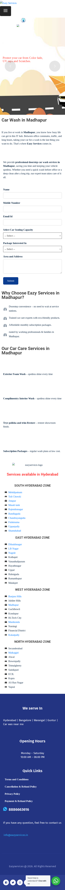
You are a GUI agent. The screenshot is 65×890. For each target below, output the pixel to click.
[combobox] (32, 236)
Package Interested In (15, 243)
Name (6, 189)
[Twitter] (13, 882)
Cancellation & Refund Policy (21, 786)
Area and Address (13, 256)
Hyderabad (9, 720)
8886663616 (19, 809)
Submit (10, 281)
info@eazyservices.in (16, 835)
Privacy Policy (12, 794)
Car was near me (13, 724)
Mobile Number (11, 203)
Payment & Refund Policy (19, 801)
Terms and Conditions (17, 779)
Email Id (7, 216)
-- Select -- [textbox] (10, 235)
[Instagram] (20, 882)
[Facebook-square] (6, 882)
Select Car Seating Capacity (18, 229)
